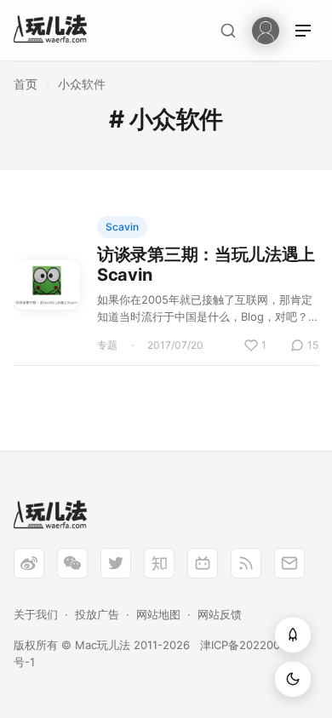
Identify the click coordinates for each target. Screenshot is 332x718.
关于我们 (36, 614)
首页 (25, 84)
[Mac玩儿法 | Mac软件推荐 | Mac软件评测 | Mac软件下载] (55, 31)
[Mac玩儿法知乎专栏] (159, 563)
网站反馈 (219, 614)
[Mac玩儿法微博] (29, 563)
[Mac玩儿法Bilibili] (202, 563)
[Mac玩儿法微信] (72, 563)
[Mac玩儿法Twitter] (115, 563)
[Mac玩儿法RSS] (246, 563)
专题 (107, 345)
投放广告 (97, 614)
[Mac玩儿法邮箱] (289, 563)
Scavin (122, 226)
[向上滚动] (293, 634)
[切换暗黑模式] (293, 679)
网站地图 (158, 614)
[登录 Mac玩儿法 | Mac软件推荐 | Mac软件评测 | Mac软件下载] (265, 29)
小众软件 (82, 84)
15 (312, 345)
